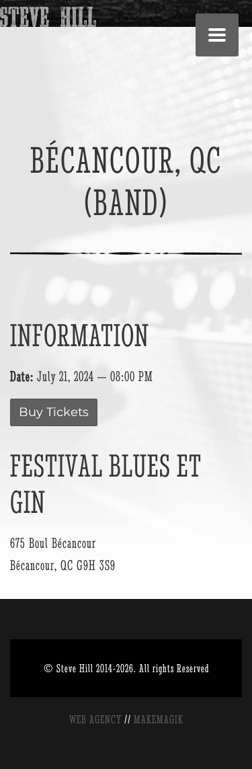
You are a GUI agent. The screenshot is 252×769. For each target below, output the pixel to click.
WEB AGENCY (95, 719)
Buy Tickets (54, 412)
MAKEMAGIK (158, 719)
